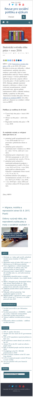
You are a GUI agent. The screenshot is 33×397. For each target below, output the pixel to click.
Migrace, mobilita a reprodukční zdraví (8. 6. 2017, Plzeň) (16, 210)
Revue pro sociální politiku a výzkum (16, 10)
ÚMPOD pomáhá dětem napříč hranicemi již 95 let (16, 289)
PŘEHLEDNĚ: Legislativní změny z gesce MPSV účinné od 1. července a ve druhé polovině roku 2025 (17, 297)
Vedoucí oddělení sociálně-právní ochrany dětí (16, 318)
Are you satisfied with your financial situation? (15, 362)
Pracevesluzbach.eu (9, 304)
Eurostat (5, 328)
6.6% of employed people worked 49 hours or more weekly (17, 359)
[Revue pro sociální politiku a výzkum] (3, 22)
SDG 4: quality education (11, 332)
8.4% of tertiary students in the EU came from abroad (16, 355)
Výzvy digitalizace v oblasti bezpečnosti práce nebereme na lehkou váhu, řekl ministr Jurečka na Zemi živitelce (16, 267)
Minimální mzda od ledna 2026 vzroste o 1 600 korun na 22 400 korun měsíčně (17, 263)
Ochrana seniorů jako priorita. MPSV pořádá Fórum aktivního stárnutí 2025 (15, 286)
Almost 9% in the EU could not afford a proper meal (16, 345)
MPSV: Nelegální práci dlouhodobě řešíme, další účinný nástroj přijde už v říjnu (17, 282)
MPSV (5, 253)
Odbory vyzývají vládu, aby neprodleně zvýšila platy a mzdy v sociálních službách (16, 221)
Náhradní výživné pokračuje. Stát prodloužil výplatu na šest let (14, 293)
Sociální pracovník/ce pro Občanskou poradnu (15, 309)
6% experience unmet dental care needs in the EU (16, 341)
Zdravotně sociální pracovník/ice (13, 315)
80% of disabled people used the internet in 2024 (17, 348)
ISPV (15, 53)
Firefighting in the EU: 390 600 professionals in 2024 (13, 352)
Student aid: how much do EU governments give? (17, 334)
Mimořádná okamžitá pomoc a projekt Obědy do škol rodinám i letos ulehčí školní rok (17, 278)
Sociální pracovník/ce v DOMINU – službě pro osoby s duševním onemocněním (17, 313)
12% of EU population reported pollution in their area (17, 338)
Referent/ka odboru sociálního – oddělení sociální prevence (16, 321)
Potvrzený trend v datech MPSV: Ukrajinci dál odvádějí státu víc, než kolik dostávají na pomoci (17, 273)
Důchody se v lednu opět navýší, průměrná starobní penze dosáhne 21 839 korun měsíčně (17, 258)
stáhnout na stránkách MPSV (12, 98)
